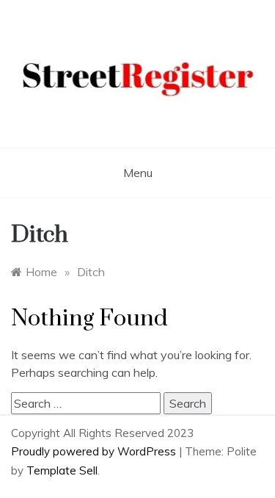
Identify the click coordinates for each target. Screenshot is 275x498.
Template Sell (62, 470)
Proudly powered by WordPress (95, 451)
